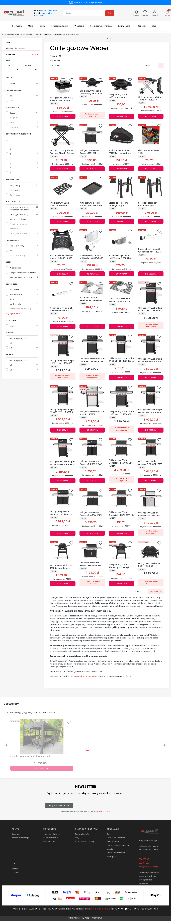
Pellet (12, 122)
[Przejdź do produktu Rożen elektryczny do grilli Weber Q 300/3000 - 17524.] (92, 240)
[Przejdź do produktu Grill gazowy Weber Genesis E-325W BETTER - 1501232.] (151, 448)
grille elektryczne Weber (86, 676)
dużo (12, 299)
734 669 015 (144, 859)
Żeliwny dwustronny (18, 233)
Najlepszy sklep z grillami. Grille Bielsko (17, 34)
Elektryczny (14, 127)
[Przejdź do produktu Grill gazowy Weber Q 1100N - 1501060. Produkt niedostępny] (151, 550)
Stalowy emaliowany (19, 219)
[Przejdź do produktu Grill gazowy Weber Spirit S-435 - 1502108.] (92, 396)
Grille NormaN (113, 841)
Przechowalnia (49, 841)
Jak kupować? (113, 856)
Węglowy (14, 117)
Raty (77, 838)
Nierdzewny (15, 228)
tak (11, 343)
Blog (109, 834)
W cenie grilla (15, 268)
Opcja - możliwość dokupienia (23, 272)
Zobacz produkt (41, 768)
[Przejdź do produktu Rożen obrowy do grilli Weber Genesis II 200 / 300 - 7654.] (151, 237)
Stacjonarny (15, 185)
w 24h (12, 326)
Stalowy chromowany (19, 224)
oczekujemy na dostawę (20, 309)
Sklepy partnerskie (43, 34)
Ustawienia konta (50, 838)
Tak (11, 100)
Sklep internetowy (84, 918)
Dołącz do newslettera (59, 805)
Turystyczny (15, 190)
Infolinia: (45, 10)
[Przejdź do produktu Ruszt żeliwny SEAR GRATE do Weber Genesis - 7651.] (62, 188)
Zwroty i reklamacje (20, 838)
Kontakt (15, 869)
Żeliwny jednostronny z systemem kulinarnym (19, 208)
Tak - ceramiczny (17, 255)
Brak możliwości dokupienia (21, 277)
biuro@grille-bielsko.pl (148, 866)
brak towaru (15, 290)
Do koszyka (62, 116)
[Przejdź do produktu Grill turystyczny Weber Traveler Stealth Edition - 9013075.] (62, 135)
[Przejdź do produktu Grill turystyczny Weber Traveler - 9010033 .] (151, 85)
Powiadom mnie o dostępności (92, 115)
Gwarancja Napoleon (116, 838)
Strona (147, 65)
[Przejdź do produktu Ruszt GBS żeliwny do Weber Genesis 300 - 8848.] (121, 288)
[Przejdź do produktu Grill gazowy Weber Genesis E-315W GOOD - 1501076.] (92, 448)
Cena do (27, 65)
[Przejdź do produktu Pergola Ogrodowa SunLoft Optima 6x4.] (41, 736)
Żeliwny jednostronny (19, 214)
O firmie (15, 872)
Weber (12, 83)
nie (11, 348)
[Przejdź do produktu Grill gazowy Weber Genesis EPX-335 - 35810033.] (92, 135)
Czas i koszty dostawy (84, 841)
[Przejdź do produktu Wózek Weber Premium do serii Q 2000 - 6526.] (62, 240)
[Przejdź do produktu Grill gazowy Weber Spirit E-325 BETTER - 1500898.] (62, 448)
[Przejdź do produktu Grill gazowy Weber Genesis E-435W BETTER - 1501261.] (92, 498)
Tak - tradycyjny (17, 246)
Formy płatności (82, 834)
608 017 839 (144, 863)
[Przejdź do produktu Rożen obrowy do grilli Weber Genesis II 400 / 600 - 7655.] (62, 293)
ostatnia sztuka (16, 294)
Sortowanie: (55, 60)
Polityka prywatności (116, 853)
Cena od (9, 65)
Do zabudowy (15, 195)
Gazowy (13, 113)
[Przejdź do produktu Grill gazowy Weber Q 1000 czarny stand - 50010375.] (121, 84)
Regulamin (16, 834)
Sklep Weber (59, 34)
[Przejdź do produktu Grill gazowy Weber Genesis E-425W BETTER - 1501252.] (62, 498)
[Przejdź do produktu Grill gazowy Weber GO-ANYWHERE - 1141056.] (62, 85)
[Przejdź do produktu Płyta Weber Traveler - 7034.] (151, 135)
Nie (11, 96)
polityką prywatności (103, 811)
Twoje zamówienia (51, 834)
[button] (109, 13)
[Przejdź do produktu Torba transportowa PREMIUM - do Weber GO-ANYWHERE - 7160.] (121, 135)
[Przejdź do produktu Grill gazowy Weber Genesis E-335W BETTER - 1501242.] (121, 498)
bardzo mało (15, 304)
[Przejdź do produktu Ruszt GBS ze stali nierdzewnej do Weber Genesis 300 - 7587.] (92, 287)
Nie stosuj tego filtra (18, 338)
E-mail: (43, 14)
